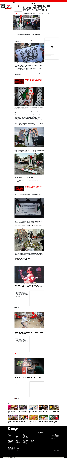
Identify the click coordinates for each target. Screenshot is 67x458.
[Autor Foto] (18, 6)
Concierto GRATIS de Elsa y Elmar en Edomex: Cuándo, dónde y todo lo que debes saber (29, 287)
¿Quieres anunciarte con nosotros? (54, 433)
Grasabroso (25, 436)
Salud (9, 436)
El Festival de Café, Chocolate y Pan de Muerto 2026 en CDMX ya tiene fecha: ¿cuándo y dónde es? (13, 422)
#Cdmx (28, 258)
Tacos (24, 434)
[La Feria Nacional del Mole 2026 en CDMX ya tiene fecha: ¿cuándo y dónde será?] (43, 407)
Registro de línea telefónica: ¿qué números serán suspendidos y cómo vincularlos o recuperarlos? (23, 412)
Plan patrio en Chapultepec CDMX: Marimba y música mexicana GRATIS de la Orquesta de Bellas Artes (53, 422)
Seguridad (9, 434)
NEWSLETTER (20, 2)
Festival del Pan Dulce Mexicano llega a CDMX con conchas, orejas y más (23, 422)
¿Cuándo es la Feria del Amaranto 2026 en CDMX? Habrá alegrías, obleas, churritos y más (33, 422)
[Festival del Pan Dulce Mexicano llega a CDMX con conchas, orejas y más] (23, 417)
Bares (24, 435)
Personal (9, 442)
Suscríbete (57, 432)
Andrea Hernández (19, 7)
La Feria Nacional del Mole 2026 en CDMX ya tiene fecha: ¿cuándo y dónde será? (43, 412)
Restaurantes (40, 420)
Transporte (30, 410)
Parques (17, 436)
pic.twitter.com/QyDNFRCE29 (21, 259)
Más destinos (18, 442)
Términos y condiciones (55, 435)
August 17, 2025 (26, 262)
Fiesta (24, 438)
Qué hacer (40, 410)
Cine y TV (33, 431)
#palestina (23, 258)
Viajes (17, 440)
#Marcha (17, 258)
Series (32, 433)
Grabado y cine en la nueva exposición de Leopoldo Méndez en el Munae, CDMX (28, 378)
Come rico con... (25, 437)
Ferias (9, 410)
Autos (9, 443)
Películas (32, 432)
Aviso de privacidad (56, 436)
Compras (17, 434)
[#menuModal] (14, 3)
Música (50, 420)
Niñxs (16, 437)
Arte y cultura (18, 433)
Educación (9, 433)
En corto (17, 441)
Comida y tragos (25, 432)
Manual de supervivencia (11, 441)
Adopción (24, 442)
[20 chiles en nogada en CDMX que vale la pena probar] (43, 417)
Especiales (25, 440)
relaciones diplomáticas (19, 124)
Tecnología (9, 435)
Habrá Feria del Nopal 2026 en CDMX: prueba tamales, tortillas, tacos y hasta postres (54, 412)
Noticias (18, 10)
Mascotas (17, 438)
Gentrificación (25, 441)
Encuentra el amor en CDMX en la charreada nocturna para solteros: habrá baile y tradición (29, 332)
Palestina (36, 34)
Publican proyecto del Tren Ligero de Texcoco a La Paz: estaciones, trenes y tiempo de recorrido (33, 412)
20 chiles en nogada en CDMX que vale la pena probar (43, 422)
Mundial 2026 (25, 443)
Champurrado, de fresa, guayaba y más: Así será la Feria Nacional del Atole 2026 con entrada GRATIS (12, 412)
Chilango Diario (33, 441)
